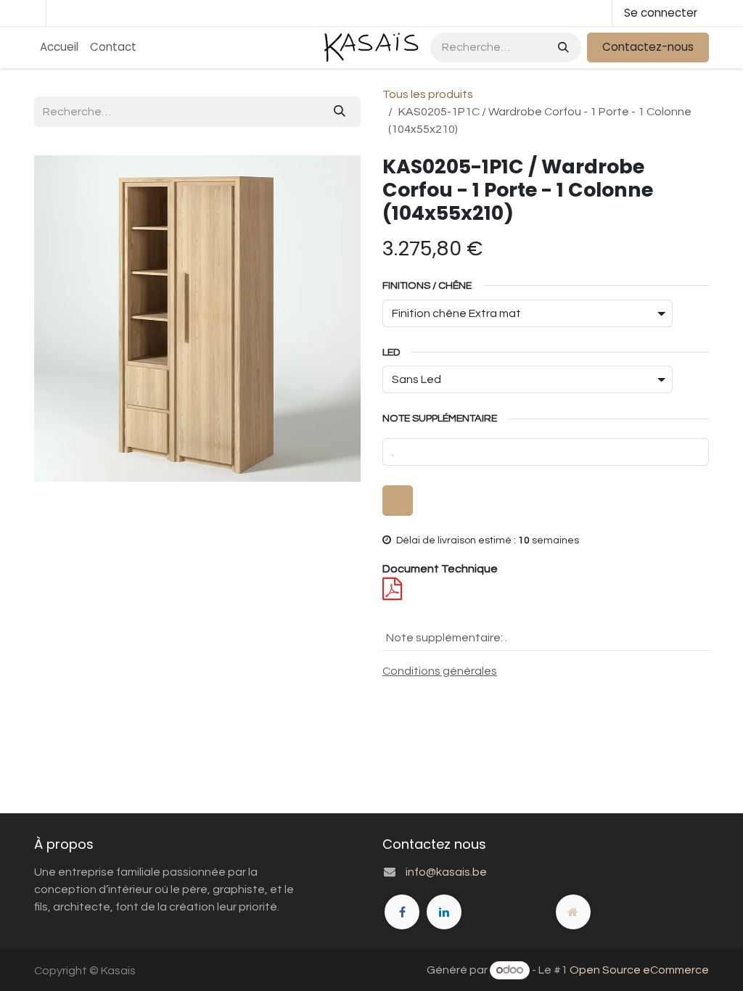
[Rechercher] (562, 47)
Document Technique (440, 569)
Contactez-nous (648, 46)
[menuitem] (59, 47)
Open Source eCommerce (639, 970)
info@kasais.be (446, 872)
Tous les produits (427, 94)
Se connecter (660, 12)
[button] (397, 500)
